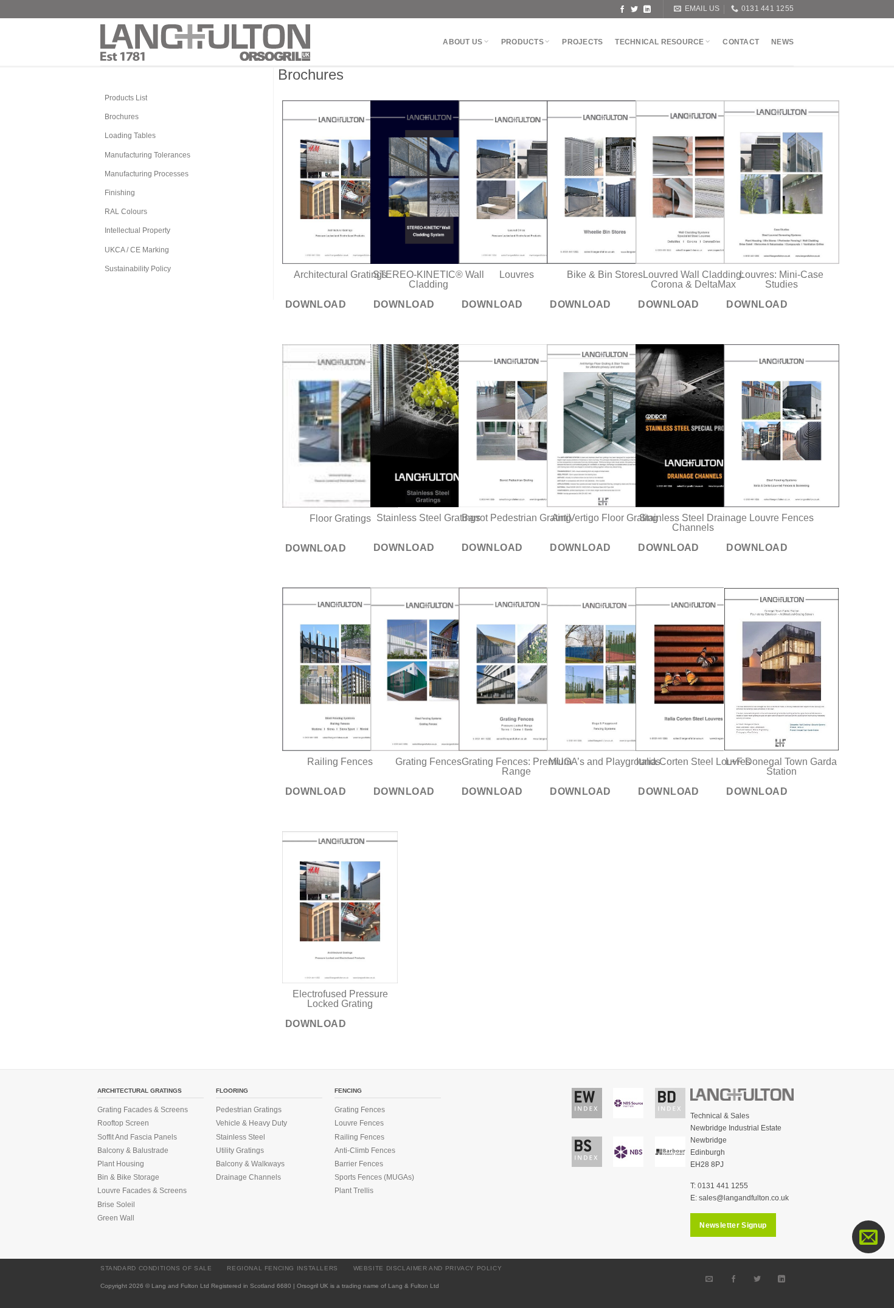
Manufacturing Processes (147, 174)
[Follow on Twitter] (634, 9)
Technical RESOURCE (659, 42)
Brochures (122, 116)
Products (522, 42)
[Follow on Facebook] (622, 9)
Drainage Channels (248, 1177)
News (782, 42)
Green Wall (115, 1218)
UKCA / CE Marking (137, 250)
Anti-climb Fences (364, 1150)
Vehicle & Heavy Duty (251, 1123)
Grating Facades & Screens (142, 1110)
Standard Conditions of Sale (156, 1268)
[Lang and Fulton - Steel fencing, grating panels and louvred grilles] (205, 42)
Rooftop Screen (123, 1123)
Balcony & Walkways (250, 1164)
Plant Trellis (353, 1190)
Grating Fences (359, 1110)
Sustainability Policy (138, 269)
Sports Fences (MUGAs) (374, 1177)
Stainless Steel (240, 1137)
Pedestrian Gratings (249, 1110)
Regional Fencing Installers (282, 1268)
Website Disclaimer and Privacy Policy (427, 1268)
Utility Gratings (240, 1150)
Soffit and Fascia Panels (137, 1137)
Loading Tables (130, 135)
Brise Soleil (116, 1204)
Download (316, 304)
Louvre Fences (359, 1123)
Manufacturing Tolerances (147, 155)
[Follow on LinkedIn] (647, 9)
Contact (740, 42)
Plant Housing (120, 1164)
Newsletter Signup (732, 1225)
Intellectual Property (137, 230)
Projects (582, 42)
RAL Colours (126, 211)
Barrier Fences (358, 1164)
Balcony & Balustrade (132, 1150)
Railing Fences (359, 1137)
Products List (126, 98)
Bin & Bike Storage (128, 1177)
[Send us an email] (709, 1278)
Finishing (120, 193)
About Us (462, 42)
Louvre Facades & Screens (142, 1190)
